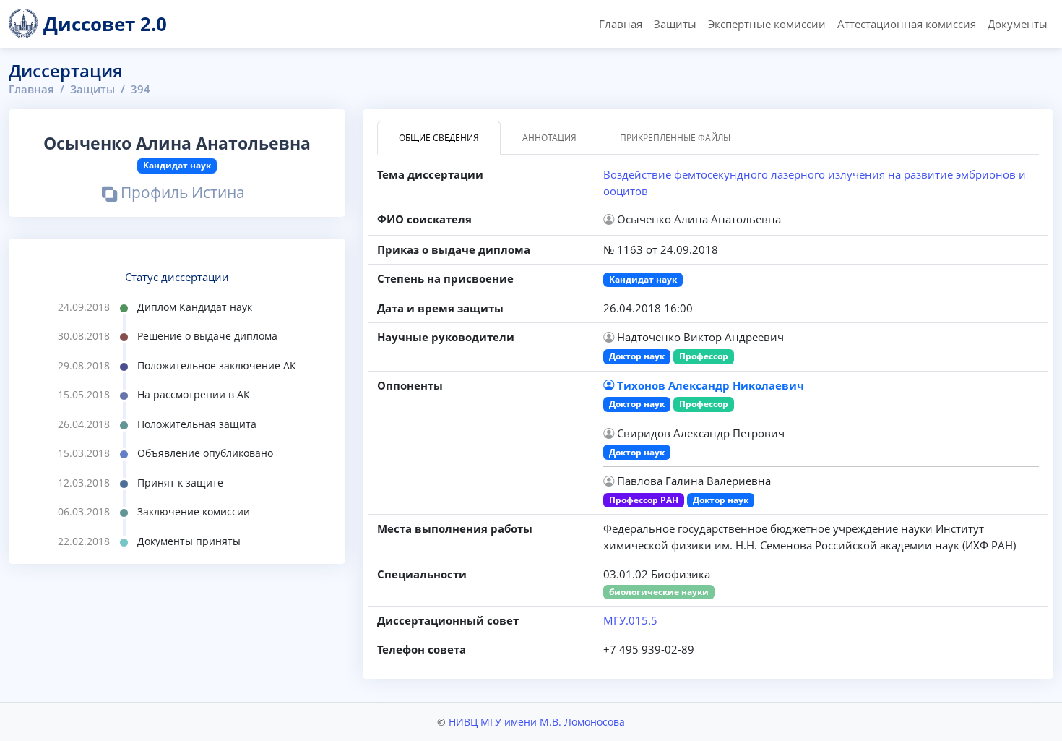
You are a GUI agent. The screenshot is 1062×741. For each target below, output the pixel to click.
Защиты (675, 24)
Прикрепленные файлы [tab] (675, 138)
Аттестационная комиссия (906, 24)
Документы (1018, 24)
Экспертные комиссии (767, 24)
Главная (620, 24)
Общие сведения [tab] (439, 138)
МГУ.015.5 (630, 620)
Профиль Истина (181, 194)
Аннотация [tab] (549, 138)
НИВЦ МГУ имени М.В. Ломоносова (537, 722)
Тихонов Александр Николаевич (710, 385)
